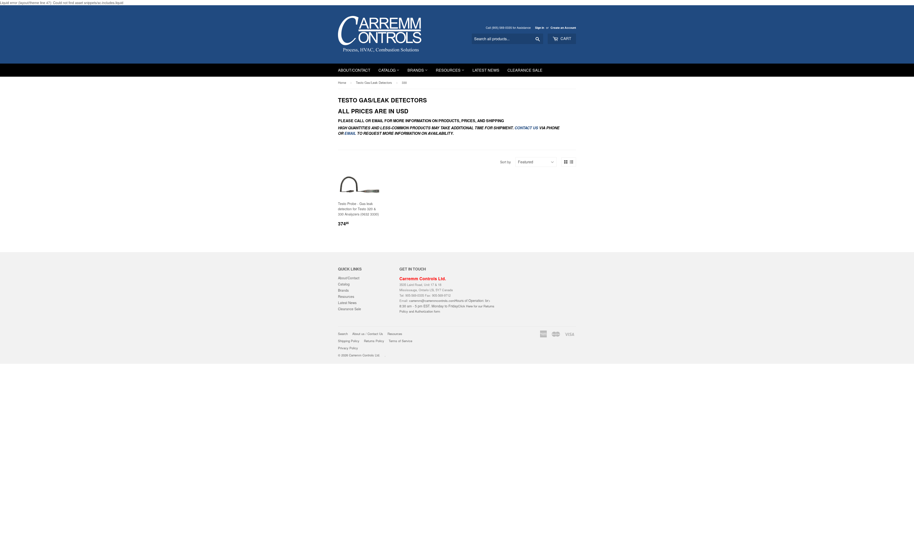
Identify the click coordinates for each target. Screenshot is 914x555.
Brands (416, 70)
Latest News (485, 70)
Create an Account (563, 28)
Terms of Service (400, 341)
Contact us (526, 127)
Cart (565, 38)
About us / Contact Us (367, 333)
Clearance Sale (524, 70)
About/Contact (354, 70)
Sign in (539, 28)
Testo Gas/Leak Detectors (374, 82)
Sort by (505, 162)
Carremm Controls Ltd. (364, 355)
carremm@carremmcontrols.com (432, 300)
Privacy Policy (348, 348)
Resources (449, 70)
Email (350, 133)
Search (343, 333)
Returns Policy (374, 341)
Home (342, 82)
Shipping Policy (348, 341)
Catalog (387, 70)
